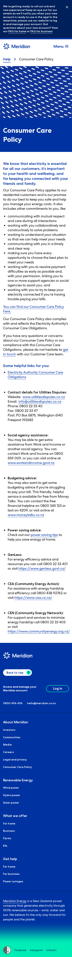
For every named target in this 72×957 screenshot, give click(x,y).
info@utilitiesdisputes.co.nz (39, 401)
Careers (8, 752)
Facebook (20, 950)
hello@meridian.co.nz (41, 703)
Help (7, 59)
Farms (7, 838)
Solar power (11, 802)
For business (11, 874)
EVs (5, 845)
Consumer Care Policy (17, 767)
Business (9, 830)
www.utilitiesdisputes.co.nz (43, 397)
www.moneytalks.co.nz (26, 515)
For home (9, 823)
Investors (9, 730)
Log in (57, 688)
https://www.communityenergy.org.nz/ (39, 631)
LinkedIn (51, 950)
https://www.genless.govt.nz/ (41, 568)
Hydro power (11, 795)
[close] (64, 7)
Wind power (11, 787)
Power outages (13, 881)
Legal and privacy (15, 759)
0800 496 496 (12, 703)
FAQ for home (17, 31)
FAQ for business (41, 31)
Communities (11, 737)
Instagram (36, 950)
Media (7, 744)
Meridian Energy (14, 901)
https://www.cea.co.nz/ (33, 597)
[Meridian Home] (16, 47)
